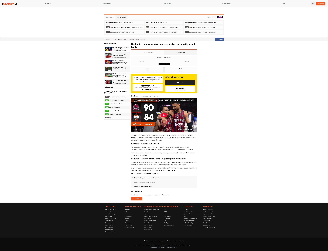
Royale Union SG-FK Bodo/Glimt (161, 32)
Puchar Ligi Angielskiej (150, 220)
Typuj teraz (180, 83)
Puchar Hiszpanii (148, 225)
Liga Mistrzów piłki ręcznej (190, 218)
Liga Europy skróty (208, 214)
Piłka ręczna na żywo (110, 218)
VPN (283, 4)
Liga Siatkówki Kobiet (189, 212)
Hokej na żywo (109, 225)
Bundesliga (128, 209)
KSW (165, 212)
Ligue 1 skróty (206, 225)
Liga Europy (147, 214)
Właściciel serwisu (178, 241)
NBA (165, 220)
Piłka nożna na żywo (110, 209)
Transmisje (47, 4)
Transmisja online (148, 52)
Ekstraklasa (128, 223)
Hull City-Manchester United (115, 100)
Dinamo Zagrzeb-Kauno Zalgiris (201, 22)
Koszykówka (161, 57)
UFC (165, 209)
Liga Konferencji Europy (150, 216)
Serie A (127, 218)
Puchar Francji (148, 223)
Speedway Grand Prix (189, 220)
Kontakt (146, 241)
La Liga (127, 212)
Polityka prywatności (164, 241)
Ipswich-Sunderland (113, 107)
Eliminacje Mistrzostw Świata (151, 209)
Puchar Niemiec (148, 227)
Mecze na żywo (110, 17)
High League (167, 216)
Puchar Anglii (147, 218)
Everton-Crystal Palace (114, 104)
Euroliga (166, 223)
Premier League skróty (209, 227)
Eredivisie (127, 220)
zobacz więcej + (109, 87)
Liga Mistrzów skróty (208, 212)
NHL (185, 216)
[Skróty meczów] (9, 3)
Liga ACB (168, 57)
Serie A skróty (206, 223)
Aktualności (167, 4)
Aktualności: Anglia (110, 43)
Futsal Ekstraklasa (129, 227)
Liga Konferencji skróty (209, 216)
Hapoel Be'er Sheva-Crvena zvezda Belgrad (125, 27)
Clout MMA (167, 218)
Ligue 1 (127, 214)
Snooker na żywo (109, 232)
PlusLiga (186, 209)
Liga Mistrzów (148, 212)
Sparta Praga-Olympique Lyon (200, 27)
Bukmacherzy (226, 4)
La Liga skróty (206, 220)
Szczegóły (188, 245)
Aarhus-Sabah (156, 22)
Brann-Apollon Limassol (120, 22)
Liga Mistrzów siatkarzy (190, 214)
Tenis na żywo (109, 212)
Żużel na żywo (109, 220)
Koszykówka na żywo (111, 214)
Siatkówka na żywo (110, 216)
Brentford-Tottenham (113, 114)
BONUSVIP (180, 89)
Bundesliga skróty (207, 218)
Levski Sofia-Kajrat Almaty (120, 32)
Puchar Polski (128, 225)
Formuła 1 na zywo (110, 223)
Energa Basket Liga (169, 225)
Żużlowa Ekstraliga (188, 223)
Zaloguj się (321, 4)
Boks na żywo (109, 227)
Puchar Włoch (148, 229)
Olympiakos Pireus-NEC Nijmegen (162, 27)
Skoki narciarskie (188, 225)
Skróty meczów (107, 4)
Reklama (154, 241)
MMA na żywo (109, 229)
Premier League (129, 216)
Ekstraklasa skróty (208, 209)
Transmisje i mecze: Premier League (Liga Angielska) (115, 92)
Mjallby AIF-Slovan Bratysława (200, 32)
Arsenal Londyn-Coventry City (115, 97)
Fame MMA (167, 214)
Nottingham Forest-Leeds (114, 111)
